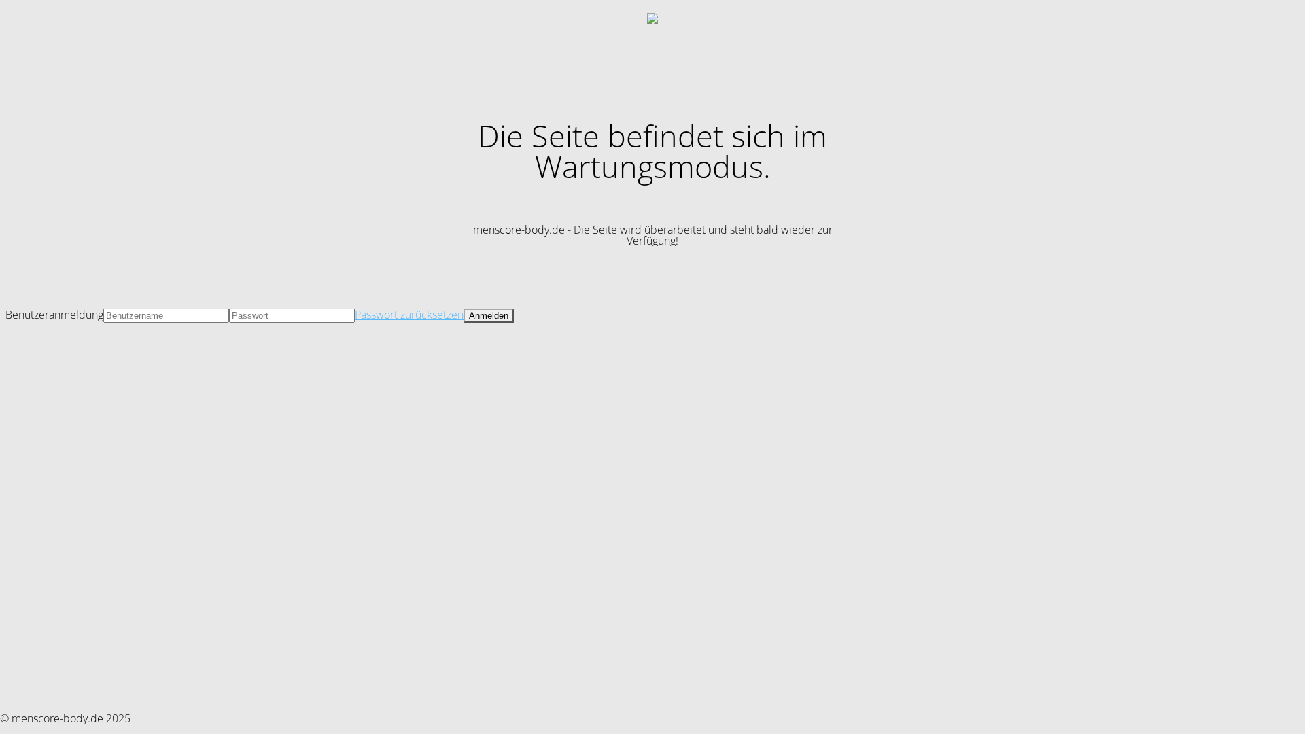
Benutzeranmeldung (54, 314)
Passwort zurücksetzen (409, 314)
